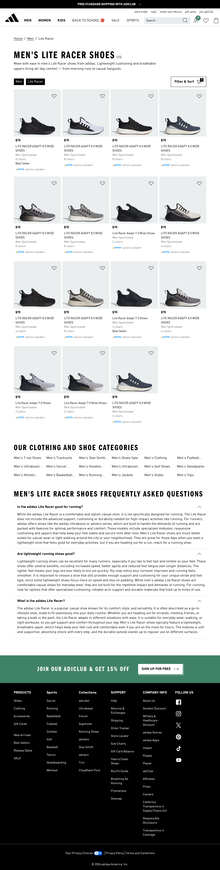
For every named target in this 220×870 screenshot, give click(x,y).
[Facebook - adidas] (190, 703)
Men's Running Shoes (90, 476)
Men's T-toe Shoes (27, 458)
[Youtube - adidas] (190, 761)
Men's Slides (153, 475)
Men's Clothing (155, 458)
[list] (92, 81)
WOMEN (44, 20)
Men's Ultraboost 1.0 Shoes (27, 467)
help (153, 12)
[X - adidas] (190, 726)
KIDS (61, 20)
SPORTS (133, 20)
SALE (116, 20)
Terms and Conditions (140, 853)
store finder (141, 12)
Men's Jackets (122, 475)
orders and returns (171, 12)
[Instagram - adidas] (190, 714)
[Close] (76, 860)
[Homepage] (12, 18)
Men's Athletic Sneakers (24, 476)
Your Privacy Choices (79, 853)
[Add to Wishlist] (54, 97)
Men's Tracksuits (59, 458)
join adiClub (206, 12)
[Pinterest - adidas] (190, 737)
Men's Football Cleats (188, 458)
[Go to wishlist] (206, 20)
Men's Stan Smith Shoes (92, 458)
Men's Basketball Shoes (59, 476)
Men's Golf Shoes (157, 466)
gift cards (190, 12)
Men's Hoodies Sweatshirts (90, 467)
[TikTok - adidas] (190, 749)
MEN (27, 20)
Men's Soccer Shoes (56, 467)
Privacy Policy (114, 853)
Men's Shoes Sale (125, 458)
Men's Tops (185, 475)
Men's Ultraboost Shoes (125, 467)
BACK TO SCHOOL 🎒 (88, 20)
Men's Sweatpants (190, 466)
